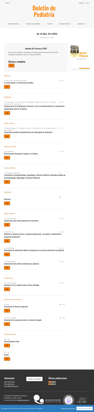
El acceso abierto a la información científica (18, 83)
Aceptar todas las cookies (84, 408)
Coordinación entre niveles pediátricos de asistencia (21, 221)
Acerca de (81, 24)
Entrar (87, 3)
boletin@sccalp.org (23, 400)
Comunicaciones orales (11, 342)
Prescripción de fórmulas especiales (16, 307)
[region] (47, 408)
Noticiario (7, 199)
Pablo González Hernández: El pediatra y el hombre (21, 154)
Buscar (49, 24)
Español (9, 3)
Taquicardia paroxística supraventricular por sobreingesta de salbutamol (28, 132)
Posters (6, 355)
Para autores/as (9, 384)
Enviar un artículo (34, 379)
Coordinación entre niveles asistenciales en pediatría (21, 264)
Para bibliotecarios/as (11, 386)
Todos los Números (33, 24)
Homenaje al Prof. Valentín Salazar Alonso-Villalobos (21, 285)
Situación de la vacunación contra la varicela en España (22, 320)
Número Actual (13, 24)
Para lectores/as (9, 382)
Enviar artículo (64, 24)
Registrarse (81, 3)
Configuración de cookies (68, 408)
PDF (11, 66)
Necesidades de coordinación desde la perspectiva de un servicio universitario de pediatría (34, 250)
